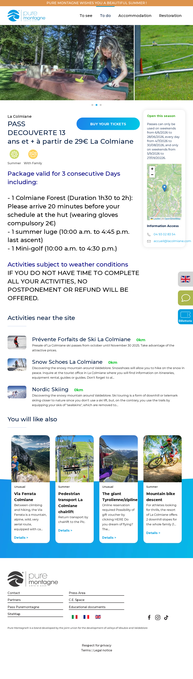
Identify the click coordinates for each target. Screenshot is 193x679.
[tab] (92, 105)
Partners (14, 600)
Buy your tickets (108, 124)
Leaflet (156, 218)
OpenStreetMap (172, 218)
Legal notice (102, 650)
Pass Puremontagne (23, 607)
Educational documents (87, 607)
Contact (14, 593)
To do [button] (105, 15)
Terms (86, 650)
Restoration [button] (170, 15)
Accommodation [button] (135, 15)
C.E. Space (76, 600)
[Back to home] (27, 15)
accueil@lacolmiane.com (172, 241)
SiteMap (14, 614)
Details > (21, 537)
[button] (164, 188)
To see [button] (86, 15)
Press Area (77, 593)
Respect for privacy (96, 645)
